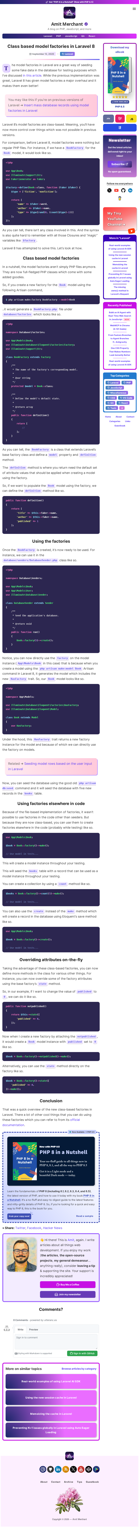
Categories (114, 421)
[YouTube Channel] (116, 191)
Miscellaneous (118, 392)
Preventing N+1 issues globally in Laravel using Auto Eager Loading (120, 277)
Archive (68, 1481)
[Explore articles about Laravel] (120, 119)
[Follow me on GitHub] (123, 191)
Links (127, 421)
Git (83, 36)
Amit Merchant (67, 24)
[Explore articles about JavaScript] (131, 119)
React (92, 36)
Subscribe (118, 164)
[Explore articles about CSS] (120, 127)
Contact (130, 416)
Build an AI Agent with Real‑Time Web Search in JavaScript (119, 316)
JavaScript (71, 36)
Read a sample (84, 1216)
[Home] (69, 13)
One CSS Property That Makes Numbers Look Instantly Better (120, 351)
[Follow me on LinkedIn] (130, 191)
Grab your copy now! (19, 1216)
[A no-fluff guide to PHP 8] (51, 1161)
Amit (71, 1240)
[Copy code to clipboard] (96, 162)
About (119, 416)
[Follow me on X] (109, 191)
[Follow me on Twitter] (22, 1254)
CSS (112, 397)
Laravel (48, 36)
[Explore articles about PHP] (108, 119)
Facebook (34, 1228)
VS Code (127, 397)
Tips (79, 1481)
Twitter (20, 1228)
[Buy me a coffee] (120, 199)
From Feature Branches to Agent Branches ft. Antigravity (119, 338)
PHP (58, 36)
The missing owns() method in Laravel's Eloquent (120, 290)
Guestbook (119, 425)
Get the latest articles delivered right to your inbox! (120, 151)
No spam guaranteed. (119, 171)
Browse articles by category (79, 1368)
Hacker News (52, 1228)
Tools (113, 408)
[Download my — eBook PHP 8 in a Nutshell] (120, 75)
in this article (32, 75)
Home (108, 416)
